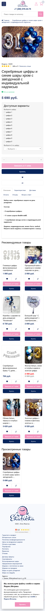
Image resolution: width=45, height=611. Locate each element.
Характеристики (20, 190)
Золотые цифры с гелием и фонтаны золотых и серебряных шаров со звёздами (33, 423)
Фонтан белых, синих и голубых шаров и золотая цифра (33, 368)
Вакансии (5, 551)
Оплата (6, 195)
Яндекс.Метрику (10, 599)
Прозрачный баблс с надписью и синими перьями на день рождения (33, 269)
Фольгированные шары (10, 561)
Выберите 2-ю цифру (11, 145)
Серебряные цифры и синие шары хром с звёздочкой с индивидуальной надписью (11, 477)
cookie (32, 596)
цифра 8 (9, 135)
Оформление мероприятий (12, 563)
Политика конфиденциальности (13, 540)
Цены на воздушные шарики (12, 542)
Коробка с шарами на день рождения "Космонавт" (11, 318)
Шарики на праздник (9, 568)
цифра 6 (9, 128)
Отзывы (15, 195)
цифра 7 (9, 132)
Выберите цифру (10, 109)
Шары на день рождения (11, 570)
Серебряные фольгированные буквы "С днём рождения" (10, 369)
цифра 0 (9, 141)
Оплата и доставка (9, 544)
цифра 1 (9, 112)
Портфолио (6, 546)
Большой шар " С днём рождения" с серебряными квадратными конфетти (32, 320)
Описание (7, 190)
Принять (22, 604)
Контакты (5, 549)
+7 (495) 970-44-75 (22, 9)
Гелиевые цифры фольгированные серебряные (10, 268)
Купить (22, 171)
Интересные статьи (9, 537)
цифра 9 (9, 138)
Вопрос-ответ (26, 195)
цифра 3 (9, 118)
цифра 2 (9, 115)
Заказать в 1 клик (22, 165)
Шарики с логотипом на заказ (12, 566)
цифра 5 (9, 125)
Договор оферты (8, 557)
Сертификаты (7, 559)
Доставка (32, 190)
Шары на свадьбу (8, 573)
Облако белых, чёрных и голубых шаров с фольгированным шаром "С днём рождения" (10, 424)
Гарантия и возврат (9, 535)
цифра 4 (9, 122)
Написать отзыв (25, 66)
